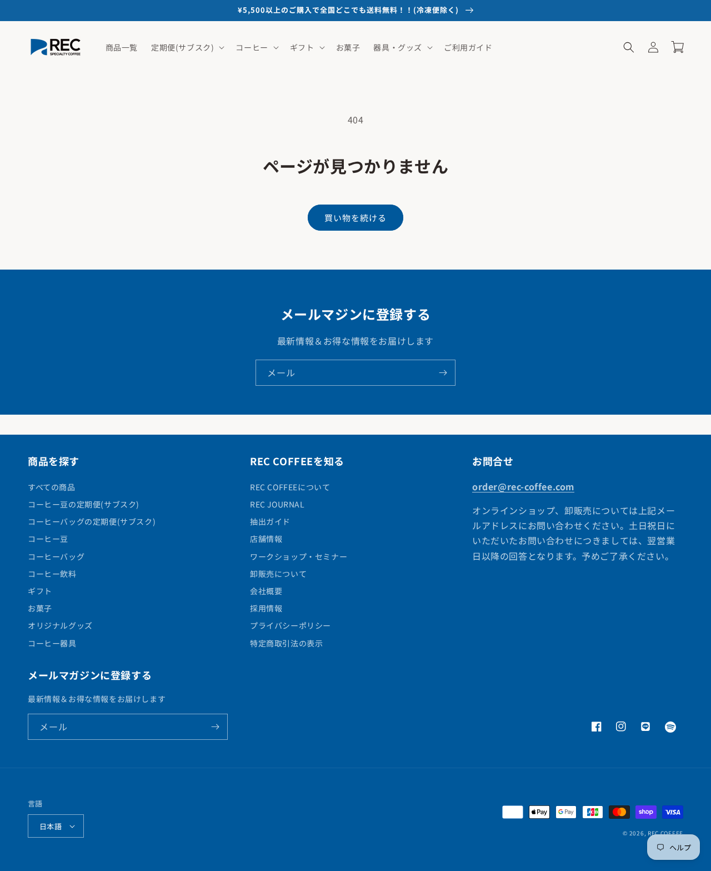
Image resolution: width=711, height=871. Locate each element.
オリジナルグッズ (60, 625)
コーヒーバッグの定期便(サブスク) (92, 521)
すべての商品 (52, 486)
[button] (186, 47)
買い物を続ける (355, 217)
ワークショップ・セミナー (298, 556)
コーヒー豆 (48, 538)
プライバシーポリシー (290, 625)
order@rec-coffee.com (523, 486)
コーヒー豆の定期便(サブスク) (83, 504)
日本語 (50, 826)
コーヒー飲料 (52, 573)
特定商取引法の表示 (286, 643)
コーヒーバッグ (56, 556)
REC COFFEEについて (290, 486)
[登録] (442, 373)
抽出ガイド (270, 521)
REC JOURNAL (277, 504)
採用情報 (266, 608)
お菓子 (40, 608)
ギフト (40, 590)
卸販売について (278, 573)
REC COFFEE (665, 833)
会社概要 (266, 590)
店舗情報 (266, 538)
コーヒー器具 (52, 643)
